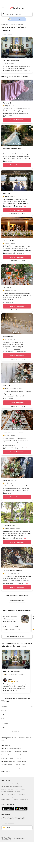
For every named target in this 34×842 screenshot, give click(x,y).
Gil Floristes (7, 386)
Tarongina (6, 193)
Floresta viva (7, 103)
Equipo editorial (5, 799)
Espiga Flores (8, 337)
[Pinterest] (11, 818)
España (8, 827)
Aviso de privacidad (7, 789)
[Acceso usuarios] (31, 8)
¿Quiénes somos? (17, 797)
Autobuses (23, 755)
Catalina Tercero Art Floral (12, 570)
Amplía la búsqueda (17, 600)
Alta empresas (5, 797)
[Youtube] (19, 818)
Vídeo (25, 751)
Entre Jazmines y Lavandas (13, 433)
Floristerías (4, 24)
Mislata (3, 711)
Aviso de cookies (20, 789)
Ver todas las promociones (16, 636)
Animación (19, 758)
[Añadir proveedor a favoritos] (30, 40)
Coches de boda (13, 755)
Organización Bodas (7, 764)
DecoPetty (7, 287)
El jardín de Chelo (9, 525)
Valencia (12, 24)
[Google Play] (21, 810)
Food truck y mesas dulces (20, 768)
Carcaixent (4, 723)
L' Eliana (3, 719)
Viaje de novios (20, 764)
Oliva (3, 727)
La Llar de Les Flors (10, 480)
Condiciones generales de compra (11, 786)
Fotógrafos (18, 751)
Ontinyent (4, 715)
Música (3, 755)
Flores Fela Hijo (8, 240)
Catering (3, 748)
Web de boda (24, 799)
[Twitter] (7, 818)
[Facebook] (3, 818)
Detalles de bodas (6, 751)
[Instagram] (15, 818)
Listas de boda (21, 761)
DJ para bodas (5, 771)
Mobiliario (4, 758)
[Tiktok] (23, 818)
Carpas (11, 758)
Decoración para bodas (8, 761)
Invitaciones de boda (15, 748)
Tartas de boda (5, 768)
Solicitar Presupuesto (17, 120)
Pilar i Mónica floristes (11, 61)
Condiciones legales (16, 784)
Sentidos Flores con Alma (12, 148)
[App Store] (7, 810)
